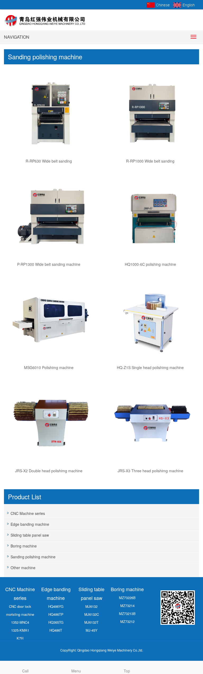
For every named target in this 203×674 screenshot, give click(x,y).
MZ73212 (127, 621)
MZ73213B (127, 613)
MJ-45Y (92, 630)
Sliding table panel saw (30, 535)
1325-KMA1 (20, 630)
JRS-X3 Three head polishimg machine (150, 470)
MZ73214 (127, 605)
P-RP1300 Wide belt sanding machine (48, 264)
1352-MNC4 (20, 622)
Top (127, 670)
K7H (20, 638)
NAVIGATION (16, 37)
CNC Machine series (28, 513)
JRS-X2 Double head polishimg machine (48, 470)
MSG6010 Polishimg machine (48, 367)
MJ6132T (91, 622)
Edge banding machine (30, 524)
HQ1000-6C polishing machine (150, 264)
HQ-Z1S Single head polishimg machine (150, 367)
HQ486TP (55, 614)
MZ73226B (127, 597)
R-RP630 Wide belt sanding (49, 161)
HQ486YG (55, 606)
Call (25, 670)
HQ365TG (55, 622)
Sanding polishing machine (33, 556)
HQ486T (55, 630)
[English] (184, 4)
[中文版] (158, 4)
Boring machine (24, 546)
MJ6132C (91, 614)
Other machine (23, 567)
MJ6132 (91, 606)
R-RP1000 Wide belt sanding (150, 161)
